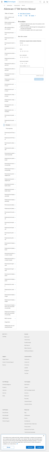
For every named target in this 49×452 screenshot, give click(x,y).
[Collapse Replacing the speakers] (15, 120)
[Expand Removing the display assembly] (15, 194)
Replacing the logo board (9, 269)
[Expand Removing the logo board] (15, 264)
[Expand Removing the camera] (15, 284)
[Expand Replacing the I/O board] (15, 138)
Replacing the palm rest (9, 238)
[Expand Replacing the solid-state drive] (15, 69)
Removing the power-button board (9, 185)
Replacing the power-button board (9, 190)
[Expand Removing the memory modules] (15, 74)
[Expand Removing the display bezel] (15, 243)
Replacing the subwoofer (9, 149)
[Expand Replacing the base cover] (15, 38)
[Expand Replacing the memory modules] (15, 79)
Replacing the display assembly (9, 200)
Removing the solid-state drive (9, 64)
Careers (26, 387)
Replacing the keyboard (9, 228)
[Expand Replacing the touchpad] (15, 217)
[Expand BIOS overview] (15, 318)
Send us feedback (25, 65)
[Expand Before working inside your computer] (15, 22)
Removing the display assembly (9, 195)
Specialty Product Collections (30, 423)
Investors (26, 393)
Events (25, 418)
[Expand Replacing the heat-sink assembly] (15, 169)
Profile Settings (27, 342)
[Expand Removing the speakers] (15, 115)
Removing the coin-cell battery (9, 105)
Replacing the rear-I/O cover (9, 90)
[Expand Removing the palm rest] (15, 233)
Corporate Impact (28, 401)
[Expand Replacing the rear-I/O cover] (15, 89)
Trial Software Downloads (29, 432)
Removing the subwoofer (9, 143)
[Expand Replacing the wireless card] (15, 58)
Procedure (8, 125)
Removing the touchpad (9, 213)
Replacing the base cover (9, 38)
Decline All (30, 447)
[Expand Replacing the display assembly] (15, 200)
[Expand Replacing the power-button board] (15, 189)
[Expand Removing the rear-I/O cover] (15, 84)
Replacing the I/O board (9, 138)
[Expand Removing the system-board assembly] (15, 153)
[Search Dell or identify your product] (40, 2)
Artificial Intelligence (7, 384)
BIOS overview (8, 318)
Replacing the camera (9, 290)
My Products (27, 345)
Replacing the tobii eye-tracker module (9, 259)
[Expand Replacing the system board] (15, 158)
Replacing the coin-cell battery (9, 111)
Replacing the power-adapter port (9, 180)
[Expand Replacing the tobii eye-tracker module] (15, 258)
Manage (8, 447)
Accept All (39, 447)
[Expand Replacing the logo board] (15, 269)
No (26, 63)
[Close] (43, 435)
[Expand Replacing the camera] (15, 289)
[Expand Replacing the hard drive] (15, 48)
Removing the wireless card (9, 54)
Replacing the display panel (9, 280)
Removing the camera (9, 285)
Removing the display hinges (9, 295)
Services (4, 393)
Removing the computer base (9, 95)
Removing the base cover (9, 33)
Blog (25, 412)
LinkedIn (26, 367)
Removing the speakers (9, 116)
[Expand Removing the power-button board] (15, 184)
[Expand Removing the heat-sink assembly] (15, 163)
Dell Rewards (27, 415)
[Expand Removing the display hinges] (15, 295)
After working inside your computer (9, 28)
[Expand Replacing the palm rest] (15, 238)
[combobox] (29, 2)
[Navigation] (1, 2)
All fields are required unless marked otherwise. (30, 41)
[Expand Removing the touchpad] (15, 212)
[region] (31, 26)
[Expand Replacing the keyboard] (15, 227)
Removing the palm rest (9, 233)
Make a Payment (27, 348)
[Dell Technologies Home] (9, 2)
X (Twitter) (26, 364)
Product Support (17, 5)
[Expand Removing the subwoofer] (15, 143)
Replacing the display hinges (9, 300)
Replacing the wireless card (9, 59)
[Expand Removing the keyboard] (15, 222)
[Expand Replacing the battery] (15, 208)
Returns (4, 364)
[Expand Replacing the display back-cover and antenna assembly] (15, 312)
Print (21, 15)
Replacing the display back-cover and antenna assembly (9, 313)
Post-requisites (9, 128)
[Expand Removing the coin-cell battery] (15, 105)
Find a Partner (5, 412)
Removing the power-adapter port (9, 174)
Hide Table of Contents (25, 13)
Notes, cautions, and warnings (9, 18)
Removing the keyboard (9, 223)
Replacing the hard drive (9, 49)
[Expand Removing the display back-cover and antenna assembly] (15, 305)
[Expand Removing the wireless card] (15, 53)
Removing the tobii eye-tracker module (9, 254)
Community (26, 359)
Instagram (26, 370)
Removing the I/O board (9, 133)
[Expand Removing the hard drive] (15, 43)
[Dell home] (4, 5)
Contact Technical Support (8, 362)
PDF (26, 15)
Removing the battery (9, 204)
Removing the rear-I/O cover (9, 85)
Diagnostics (7, 322)
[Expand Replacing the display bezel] (15, 248)
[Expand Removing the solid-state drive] (15, 63)
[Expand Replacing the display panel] (15, 279)
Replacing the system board (9, 159)
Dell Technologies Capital (29, 390)
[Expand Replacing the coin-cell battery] (15, 110)
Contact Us (26, 362)
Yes (22, 63)
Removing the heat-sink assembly (9, 164)
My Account (26, 336)
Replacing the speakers (9, 121)
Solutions (4, 390)
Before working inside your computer (9, 23)
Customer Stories (28, 404)
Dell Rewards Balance (28, 350)
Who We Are (26, 384)
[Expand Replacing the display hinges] (15, 300)
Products (4, 387)
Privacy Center (27, 426)
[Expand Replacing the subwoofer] (15, 148)
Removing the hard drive (9, 43)
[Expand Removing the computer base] (15, 94)
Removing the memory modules (9, 74)
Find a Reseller (5, 415)
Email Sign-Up (27, 421)
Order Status (27, 339)
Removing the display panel (9, 275)
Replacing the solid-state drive (9, 69)
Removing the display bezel (9, 244)
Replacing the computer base (9, 100)
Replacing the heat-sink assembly (9, 169)
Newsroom (26, 395)
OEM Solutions (6, 418)
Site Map (4, 336)
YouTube (26, 373)
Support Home (9, 5)
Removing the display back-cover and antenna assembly (9, 306)
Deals (4, 395)
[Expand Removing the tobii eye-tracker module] (15, 253)
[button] (44, 2)
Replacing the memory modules (9, 80)
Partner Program (6, 421)
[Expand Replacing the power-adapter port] (15, 179)
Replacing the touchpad (9, 218)
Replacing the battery (9, 208)
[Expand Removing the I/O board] (15, 132)
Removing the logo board (9, 264)
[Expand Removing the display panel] (15, 274)
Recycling (26, 398)
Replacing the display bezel (9, 249)
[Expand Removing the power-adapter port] (15, 174)
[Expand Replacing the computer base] (15, 100)
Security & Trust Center (29, 429)
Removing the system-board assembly (9, 154)
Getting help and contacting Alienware (9, 326)
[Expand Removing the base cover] (15, 32)
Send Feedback (38, 79)
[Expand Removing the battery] (15, 205)
